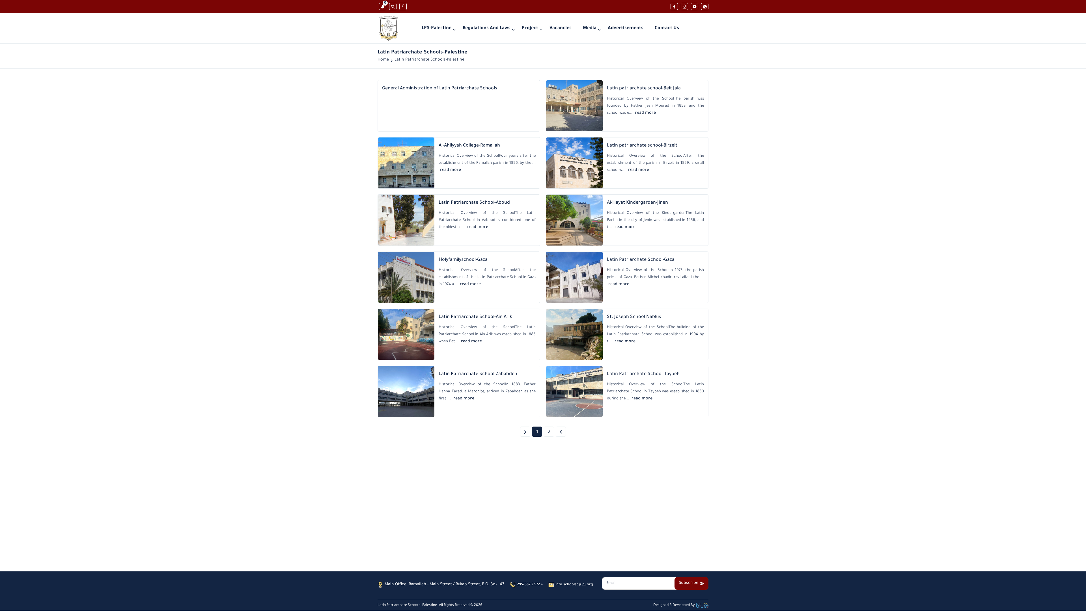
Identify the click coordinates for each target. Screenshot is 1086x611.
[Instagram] (684, 6)
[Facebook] (674, 6)
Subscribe (688, 583)
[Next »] (561, 432)
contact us (667, 28)
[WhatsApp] (704, 6)
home (383, 60)
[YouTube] (694, 6)
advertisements (625, 28)
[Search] (393, 6)
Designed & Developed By (674, 605)
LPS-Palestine (436, 28)
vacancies (561, 28)
